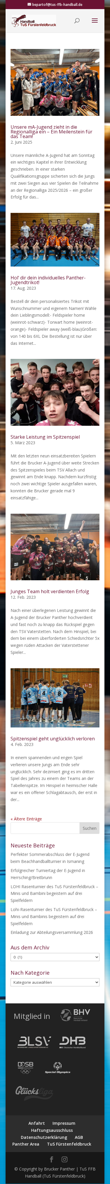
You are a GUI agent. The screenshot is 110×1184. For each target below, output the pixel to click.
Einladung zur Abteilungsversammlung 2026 (52, 932)
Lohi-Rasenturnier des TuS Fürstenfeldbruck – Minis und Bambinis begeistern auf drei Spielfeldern (54, 916)
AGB (79, 1137)
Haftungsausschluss (52, 1130)
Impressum (64, 1123)
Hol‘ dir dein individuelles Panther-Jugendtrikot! (48, 280)
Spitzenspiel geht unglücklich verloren (53, 738)
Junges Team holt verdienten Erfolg (50, 591)
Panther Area (25, 1144)
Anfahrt (36, 1123)
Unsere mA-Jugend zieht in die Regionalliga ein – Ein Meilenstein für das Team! (51, 132)
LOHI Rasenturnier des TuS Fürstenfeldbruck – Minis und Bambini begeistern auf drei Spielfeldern (54, 893)
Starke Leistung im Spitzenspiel (45, 437)
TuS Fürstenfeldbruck (69, 1144)
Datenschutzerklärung (44, 1137)
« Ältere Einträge (26, 819)
